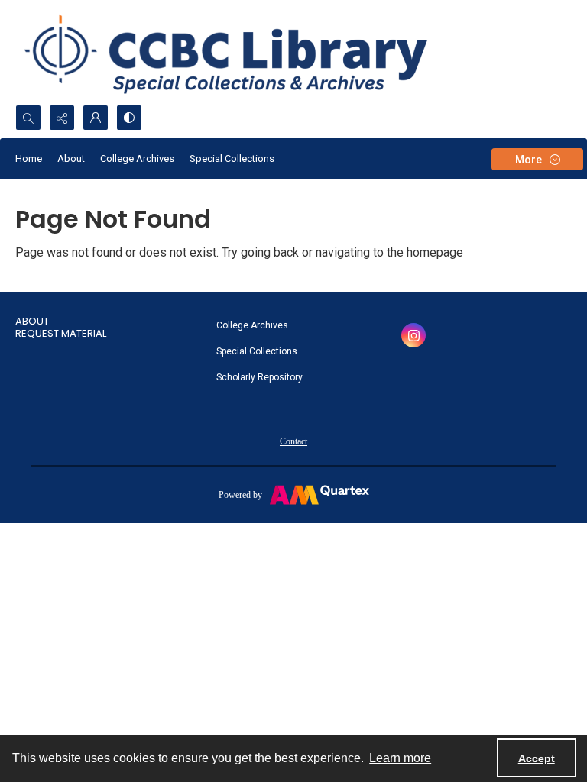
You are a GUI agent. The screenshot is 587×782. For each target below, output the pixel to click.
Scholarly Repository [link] (259, 377)
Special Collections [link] (256, 351)
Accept (536, 758)
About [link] (32, 321)
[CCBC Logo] (244, 52)
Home (28, 158)
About (71, 158)
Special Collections (232, 158)
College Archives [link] (252, 325)
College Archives (137, 158)
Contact (293, 441)
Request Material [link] (60, 333)
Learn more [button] (400, 757)
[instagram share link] (413, 335)
